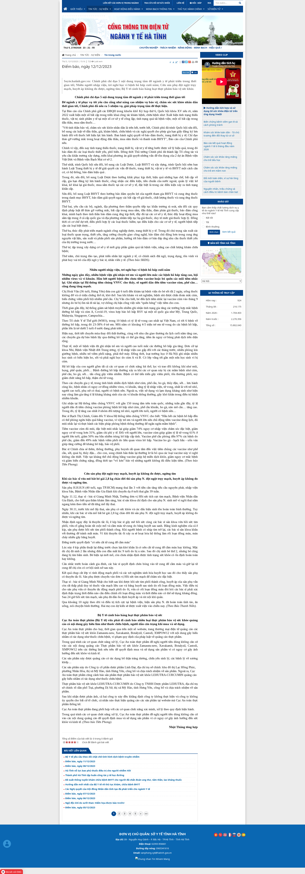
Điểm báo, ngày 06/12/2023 (80, 798)
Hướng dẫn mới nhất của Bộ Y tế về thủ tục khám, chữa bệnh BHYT (102, 784)
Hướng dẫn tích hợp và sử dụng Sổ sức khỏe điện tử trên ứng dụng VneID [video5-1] (220, 111)
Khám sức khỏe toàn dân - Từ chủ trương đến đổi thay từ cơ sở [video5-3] (221, 134)
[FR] (230, 834)
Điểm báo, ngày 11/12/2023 (80, 761)
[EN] (225, 834)
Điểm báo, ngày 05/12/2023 (80, 807)
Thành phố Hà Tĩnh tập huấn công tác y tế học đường (94, 775)
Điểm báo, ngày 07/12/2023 (80, 793)
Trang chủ (70, 54)
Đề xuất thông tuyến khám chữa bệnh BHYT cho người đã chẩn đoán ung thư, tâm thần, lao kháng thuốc (123, 779)
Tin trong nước (112, 54)
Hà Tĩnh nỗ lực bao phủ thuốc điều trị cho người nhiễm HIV (98, 770)
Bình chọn (214, 232)
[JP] (239, 834)
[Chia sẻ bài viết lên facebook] (183, 61)
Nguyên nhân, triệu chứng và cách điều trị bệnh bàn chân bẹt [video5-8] (221, 190)
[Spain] (243, 834)
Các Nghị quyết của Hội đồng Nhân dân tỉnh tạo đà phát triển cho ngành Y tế (107, 789)
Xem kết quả (228, 231)
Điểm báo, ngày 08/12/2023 (80, 766)
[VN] (216, 834)
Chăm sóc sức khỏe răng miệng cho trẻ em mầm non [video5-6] (220, 169)
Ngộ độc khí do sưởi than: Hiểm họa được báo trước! (94, 802)
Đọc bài (186, 72)
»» (146, 813)
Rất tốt (209, 217)
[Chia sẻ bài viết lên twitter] (186, 61)
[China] (220, 834)
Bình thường (212, 226)
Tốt (207, 222)
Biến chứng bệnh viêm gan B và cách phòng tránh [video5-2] (221, 123)
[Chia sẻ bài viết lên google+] (189, 61)
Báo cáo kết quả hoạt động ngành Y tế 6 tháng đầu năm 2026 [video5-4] (219, 146)
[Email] (196, 61)
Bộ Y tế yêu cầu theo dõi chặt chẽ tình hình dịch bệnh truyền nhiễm (102, 756)
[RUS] (234, 834)
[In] (192, 61)
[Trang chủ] (65, 9)
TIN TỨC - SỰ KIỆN (90, 54)
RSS (209, 3)
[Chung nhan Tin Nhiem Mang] (152, 858)
